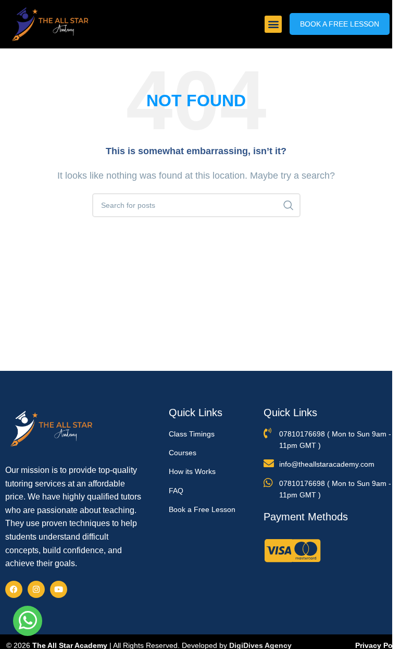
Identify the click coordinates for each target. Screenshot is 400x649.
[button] (273, 24)
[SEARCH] (289, 205)
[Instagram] (36, 589)
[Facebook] (13, 589)
